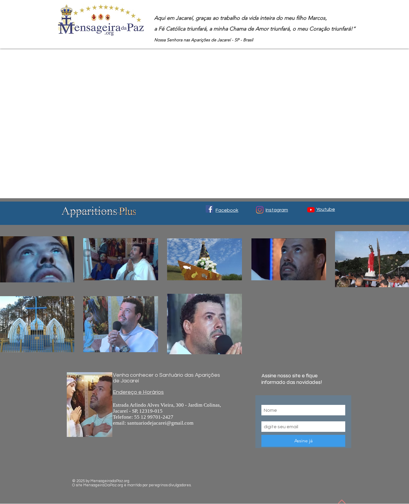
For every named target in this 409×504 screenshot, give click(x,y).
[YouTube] (311, 210)
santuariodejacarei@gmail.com (160, 423)
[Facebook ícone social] (209, 209)
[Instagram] (259, 210)
